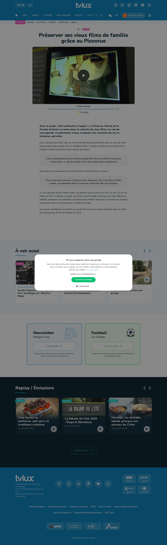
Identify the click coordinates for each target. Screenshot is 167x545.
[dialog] (83, 272)
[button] (83, 274)
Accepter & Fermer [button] (83, 280)
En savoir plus (92, 270)
